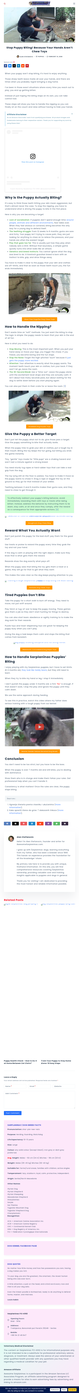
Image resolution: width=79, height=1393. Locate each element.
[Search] (4, 3)
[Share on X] (14, 65)
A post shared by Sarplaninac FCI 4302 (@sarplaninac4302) (32, 189)
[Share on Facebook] (5, 65)
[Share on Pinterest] (27, 65)
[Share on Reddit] (22, 65)
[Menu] (74, 4)
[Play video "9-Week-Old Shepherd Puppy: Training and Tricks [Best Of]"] (39, 727)
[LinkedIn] (32, 823)
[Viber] (48, 823)
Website (58, 1086)
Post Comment (12, 1113)
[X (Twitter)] (15, 823)
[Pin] (39, 517)
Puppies (41, 56)
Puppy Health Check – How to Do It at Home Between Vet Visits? (20, 1062)
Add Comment (12, 1093)
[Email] (65, 823)
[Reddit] (40, 823)
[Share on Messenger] (10, 65)
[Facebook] (7, 823)
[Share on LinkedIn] (18, 65)
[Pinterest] (23, 823)
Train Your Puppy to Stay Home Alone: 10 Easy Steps (56, 1062)
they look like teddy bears (34, 670)
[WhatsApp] (56, 823)
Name (8, 1086)
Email (33, 1086)
